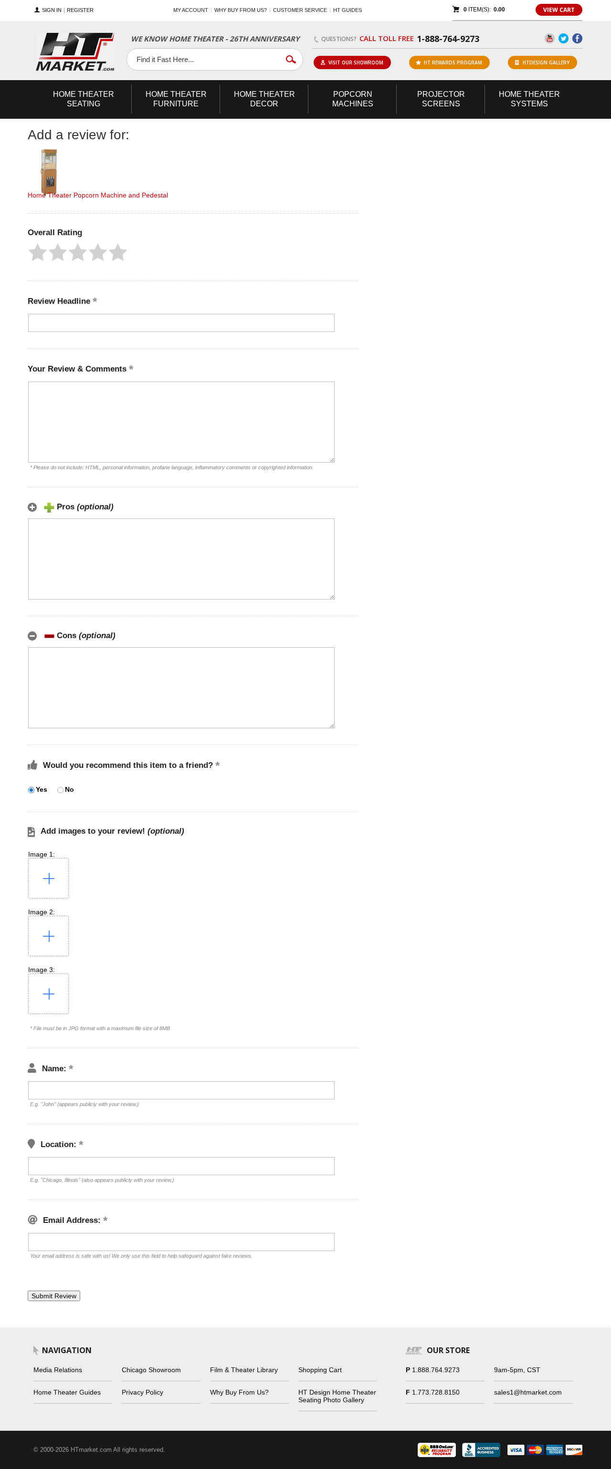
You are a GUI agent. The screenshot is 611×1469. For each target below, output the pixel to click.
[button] (37, 252)
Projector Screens (441, 99)
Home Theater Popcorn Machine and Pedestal (98, 195)
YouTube (550, 38)
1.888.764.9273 (436, 1370)
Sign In (52, 10)
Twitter (563, 38)
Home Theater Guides (67, 1392)
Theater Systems (529, 99)
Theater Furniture (176, 99)
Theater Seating (83, 99)
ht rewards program (453, 62)
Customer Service (300, 10)
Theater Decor (264, 99)
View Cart (559, 10)
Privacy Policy (142, 1392)
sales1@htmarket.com (528, 1392)
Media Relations (57, 1370)
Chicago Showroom (151, 1370)
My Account (190, 10)
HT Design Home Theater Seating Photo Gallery (337, 1396)
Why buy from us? (240, 10)
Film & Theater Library (244, 1370)
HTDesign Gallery (546, 62)
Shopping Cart (320, 1370)
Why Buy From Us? (239, 1392)
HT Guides (347, 10)
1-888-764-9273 (448, 38)
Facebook (577, 38)
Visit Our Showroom (355, 62)
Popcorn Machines (352, 99)
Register (80, 10)
